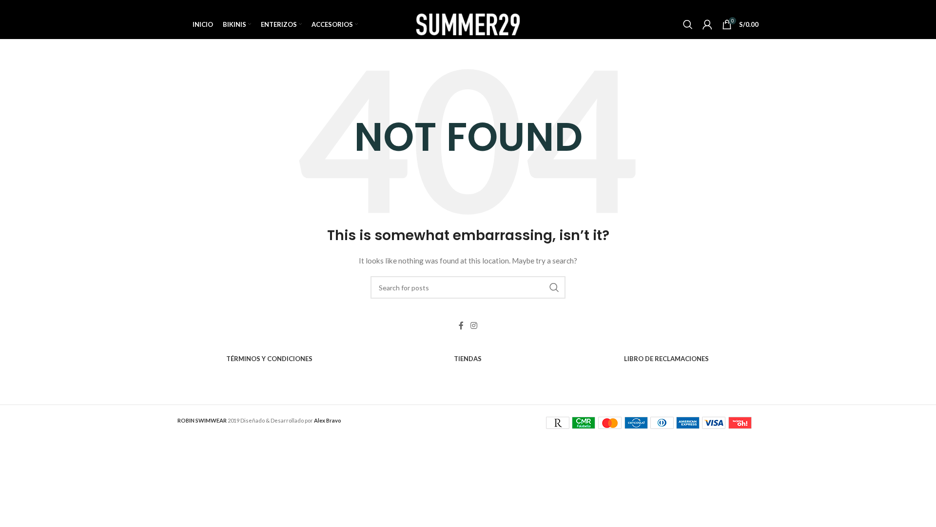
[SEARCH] (554, 287)
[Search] (688, 24)
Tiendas (468, 359)
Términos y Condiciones (269, 359)
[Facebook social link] (461, 325)
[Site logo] (468, 24)
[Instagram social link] (473, 325)
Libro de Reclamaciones (666, 359)
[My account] (707, 24)
